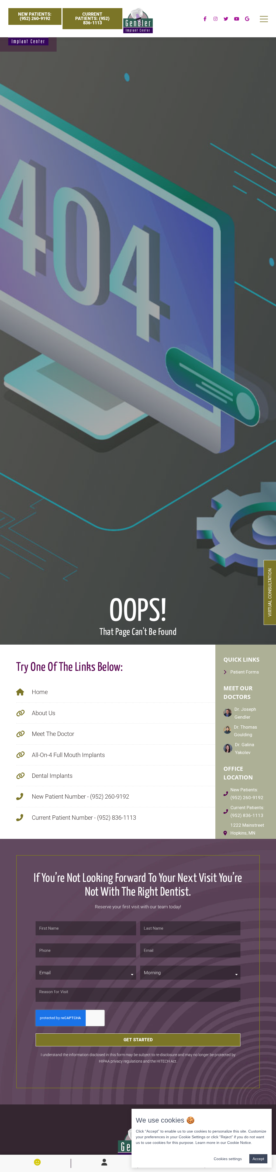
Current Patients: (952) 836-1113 (92, 18)
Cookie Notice (239, 1142)
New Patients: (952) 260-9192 (34, 16)
